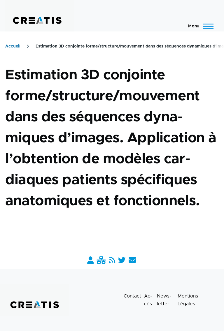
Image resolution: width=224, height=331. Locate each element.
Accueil (12, 46)
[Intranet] (101, 260)
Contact (132, 296)
